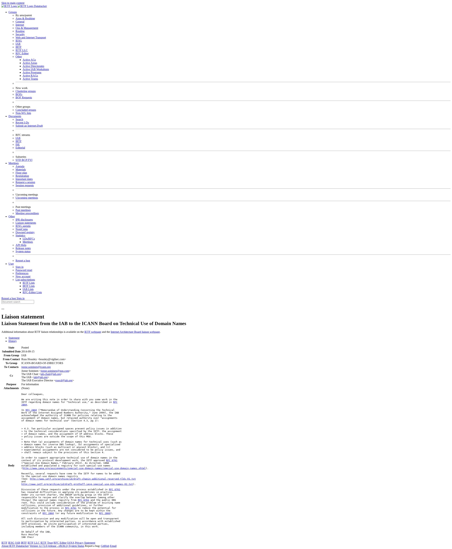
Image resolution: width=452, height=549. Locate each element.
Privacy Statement (85, 542)
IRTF (19, 47)
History (12, 341)
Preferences (22, 273)
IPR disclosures (24, 219)
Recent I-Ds (22, 122)
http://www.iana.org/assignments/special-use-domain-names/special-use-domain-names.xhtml (84, 468)
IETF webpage (92, 331)
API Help (21, 245)
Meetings (28, 241)
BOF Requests (24, 97)
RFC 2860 (31, 410)
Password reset (24, 270)
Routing (20, 31)
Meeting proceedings (27, 213)
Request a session (25, 182)
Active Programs (32, 72)
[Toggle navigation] (2, 309)
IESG (19, 40)
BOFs (19, 94)
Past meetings (23, 210)
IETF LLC (22, 50)
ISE (18, 144)
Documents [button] (14, 116)
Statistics (20, 235)
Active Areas (30, 62)
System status (23, 251)
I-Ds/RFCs (29, 238)
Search (19, 119)
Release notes (23, 248)
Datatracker (40, 6)
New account (23, 276)
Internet (20, 24)
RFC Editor (22, 53)
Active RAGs (30, 75)
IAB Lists (28, 289)
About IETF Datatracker (15, 545)
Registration (22, 175)
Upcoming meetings (27, 197)
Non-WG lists (23, 113)
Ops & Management (27, 27)
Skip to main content (12, 2)
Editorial (20, 147)
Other (19, 56)
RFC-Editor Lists (32, 292)
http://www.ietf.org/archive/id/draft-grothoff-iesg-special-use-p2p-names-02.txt (77, 484)
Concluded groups (26, 109)
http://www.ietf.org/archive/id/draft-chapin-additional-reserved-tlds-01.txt (83, 479)
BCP (25, 159)
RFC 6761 (111, 460)
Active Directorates (33, 66)
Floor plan (21, 172)
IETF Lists (29, 282)
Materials (21, 169)
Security (20, 34)
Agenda (20, 166)
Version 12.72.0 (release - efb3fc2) (49, 545)
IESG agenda (23, 225)
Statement (13, 337)
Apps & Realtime (25, 18)
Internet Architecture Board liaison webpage (135, 331)
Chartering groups (26, 91)
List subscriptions (25, 279)
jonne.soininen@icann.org (36, 366)
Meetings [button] (13, 163)
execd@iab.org (63, 380)
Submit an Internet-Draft (29, 125)
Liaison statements (26, 222)
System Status (76, 545)
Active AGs (29, 59)
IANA (70, 542)
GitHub (105, 545)
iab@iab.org (40, 377)
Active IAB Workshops (36, 69)
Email (113, 545)
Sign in (19, 266)
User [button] (11, 263)
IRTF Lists (29, 285)
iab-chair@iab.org (51, 374)
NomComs (22, 229)
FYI (30, 159)
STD (19, 159)
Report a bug (23, 260)
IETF (4, 542)
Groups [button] (12, 12)
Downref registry (25, 232)
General (20, 21)
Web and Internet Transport (31, 37)
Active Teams (30, 78)
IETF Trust (46, 542)
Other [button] (11, 216)
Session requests (25, 185)
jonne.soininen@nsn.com (55, 370)
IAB (18, 43)
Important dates (24, 179)
